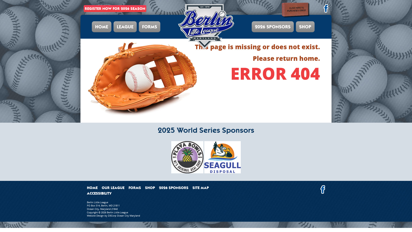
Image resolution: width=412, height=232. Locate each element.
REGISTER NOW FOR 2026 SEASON (115, 8)
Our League (113, 187)
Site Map (200, 187)
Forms (149, 27)
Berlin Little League (117, 212)
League (125, 27)
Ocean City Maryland (128, 215)
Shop (305, 27)
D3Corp (112, 215)
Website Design (95, 215)
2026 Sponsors (273, 27)
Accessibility (99, 193)
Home (101, 27)
